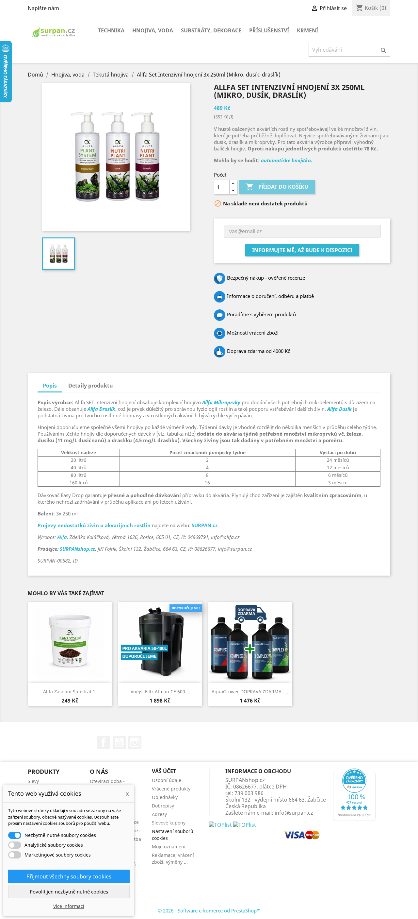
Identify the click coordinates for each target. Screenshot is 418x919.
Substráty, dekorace (211, 30)
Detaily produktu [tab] (90, 385)
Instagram (134, 742)
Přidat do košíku (277, 187)
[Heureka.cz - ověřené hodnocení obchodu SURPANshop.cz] (354, 794)
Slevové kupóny (168, 823)
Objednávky (165, 797)
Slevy (33, 781)
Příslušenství (269, 30)
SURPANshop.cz (77, 549)
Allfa (62, 537)
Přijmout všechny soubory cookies (68, 876)
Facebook (103, 742)
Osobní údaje (166, 780)
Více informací (68, 906)
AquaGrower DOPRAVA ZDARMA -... (250, 691)
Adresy (159, 814)
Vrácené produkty (171, 789)
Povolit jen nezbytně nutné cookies (69, 891)
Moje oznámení (168, 846)
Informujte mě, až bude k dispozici (302, 250)
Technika (111, 30)
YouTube (119, 742)
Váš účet (164, 771)
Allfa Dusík (339, 409)
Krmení (307, 30)
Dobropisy (163, 806)
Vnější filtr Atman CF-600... (160, 691)
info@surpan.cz (294, 812)
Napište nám (43, 8)
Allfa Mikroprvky (221, 402)
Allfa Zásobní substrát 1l (70, 691)
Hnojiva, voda (152, 30)
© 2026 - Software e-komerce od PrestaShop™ (209, 910)
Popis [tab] (50, 385)
